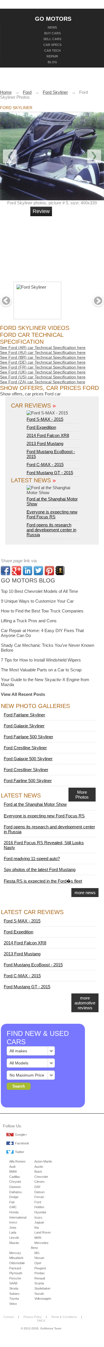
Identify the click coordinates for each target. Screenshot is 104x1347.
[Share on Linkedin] (27, 570)
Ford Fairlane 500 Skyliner (28, 736)
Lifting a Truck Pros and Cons (29, 620)
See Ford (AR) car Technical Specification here (43, 347)
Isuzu (38, 1217)
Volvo (13, 1303)
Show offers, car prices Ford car (30, 393)
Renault (39, 1278)
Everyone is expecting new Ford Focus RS (52, 514)
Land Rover (42, 1232)
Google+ (21, 1134)
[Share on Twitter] (38, 570)
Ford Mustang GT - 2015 (50, 472)
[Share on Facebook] (5, 570)
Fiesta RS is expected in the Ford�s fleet (43, 881)
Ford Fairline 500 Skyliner (28, 780)
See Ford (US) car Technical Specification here (43, 377)
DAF (37, 1187)
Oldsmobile (17, 1263)
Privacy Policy (32, 1316)
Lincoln (14, 1237)
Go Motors (53, 18)
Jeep (12, 1227)
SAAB (13, 1283)
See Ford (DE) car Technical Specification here (43, 362)
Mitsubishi (16, 1258)
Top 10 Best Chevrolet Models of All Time (39, 591)
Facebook (22, 1143)
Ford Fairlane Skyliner (24, 714)
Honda (13, 1212)
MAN (37, 1237)
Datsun (39, 1192)
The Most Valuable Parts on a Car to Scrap (41, 669)
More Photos (82, 794)
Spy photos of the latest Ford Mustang (39, 869)
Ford (37, 1202)
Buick (38, 1171)
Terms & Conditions (64, 1316)
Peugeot (40, 1268)
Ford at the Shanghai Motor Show (52, 501)
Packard (15, 1268)
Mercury (15, 1253)
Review (41, 211)
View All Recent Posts (23, 694)
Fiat (11, 1202)
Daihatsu (15, 1192)
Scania (39, 1283)
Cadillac (14, 1176)
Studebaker (42, 1288)
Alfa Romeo (17, 1161)
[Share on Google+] (16, 570)
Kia (36, 1227)
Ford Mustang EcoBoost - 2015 (33, 964)
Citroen (39, 1181)
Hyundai (40, 1212)
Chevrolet (41, 1176)
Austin (38, 1166)
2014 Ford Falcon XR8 (48, 435)
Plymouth (15, 1273)
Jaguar (39, 1222)
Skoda (13, 1288)
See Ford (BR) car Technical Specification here (43, 357)
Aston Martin (43, 1161)
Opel (37, 1263)
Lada (12, 1232)
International (17, 1217)
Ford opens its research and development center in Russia (51, 529)
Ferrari (39, 1197)
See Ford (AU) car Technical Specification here (43, 352)
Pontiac (39, 1273)
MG (37, 1253)
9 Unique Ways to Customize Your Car (37, 601)
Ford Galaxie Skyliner (24, 725)
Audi (12, 1166)
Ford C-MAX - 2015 (45, 464)
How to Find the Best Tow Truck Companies (42, 610)
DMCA (41, 1320)
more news (85, 892)
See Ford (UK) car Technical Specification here (43, 372)
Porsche (15, 1278)
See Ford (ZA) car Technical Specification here (42, 382)
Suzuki (39, 1293)
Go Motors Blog (28, 580)
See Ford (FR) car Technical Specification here (43, 367)
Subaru (14, 1293)
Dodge (13, 1197)
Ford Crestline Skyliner (25, 747)
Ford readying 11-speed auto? (32, 858)
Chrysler (15, 1181)
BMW (13, 1171)
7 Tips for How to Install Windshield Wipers (41, 659)
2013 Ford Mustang (45, 443)
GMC (13, 1207)
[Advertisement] (72, 246)
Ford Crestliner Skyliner (26, 769)
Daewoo (15, 1187)
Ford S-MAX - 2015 (45, 419)
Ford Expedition (41, 427)
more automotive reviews (85, 1002)
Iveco (13, 1222)
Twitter (19, 1152)
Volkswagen (42, 1298)
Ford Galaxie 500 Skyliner (28, 758)
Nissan (39, 1258)
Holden (39, 1207)
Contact (8, 1316)
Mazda (14, 1243)
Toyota (14, 1298)
